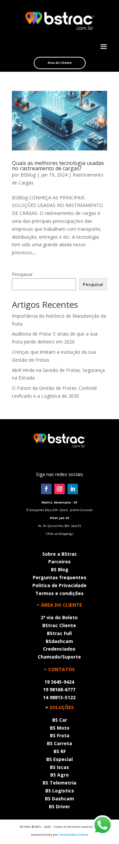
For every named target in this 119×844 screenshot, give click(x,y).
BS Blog (59, 569)
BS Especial (59, 759)
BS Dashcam (59, 798)
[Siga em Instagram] (59, 489)
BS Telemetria (59, 783)
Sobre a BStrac (59, 554)
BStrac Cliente (59, 625)
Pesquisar (22, 274)
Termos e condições (59, 593)
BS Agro (59, 775)
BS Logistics (59, 790)
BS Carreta (59, 743)
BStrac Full (59, 633)
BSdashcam (59, 641)
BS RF (60, 751)
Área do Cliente (60, 62)
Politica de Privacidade (59, 585)
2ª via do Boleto (59, 617)
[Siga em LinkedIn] (72, 489)
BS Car (59, 720)
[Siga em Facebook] (46, 489)
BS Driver (59, 806)
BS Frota (59, 735)
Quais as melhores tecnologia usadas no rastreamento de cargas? (58, 165)
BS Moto (59, 728)
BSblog (28, 175)
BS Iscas (59, 767)
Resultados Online (74, 834)
